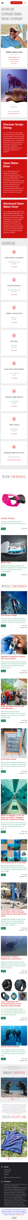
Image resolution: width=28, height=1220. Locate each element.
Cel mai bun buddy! (9, 615)
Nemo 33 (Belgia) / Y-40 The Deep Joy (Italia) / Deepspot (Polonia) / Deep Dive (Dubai (12, 817)
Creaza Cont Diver (16, 2)
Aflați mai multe (20, 1214)
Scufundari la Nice (8, 759)
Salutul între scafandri (10, 1047)
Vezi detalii (14, 63)
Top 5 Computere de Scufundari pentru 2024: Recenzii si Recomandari (11, 1004)
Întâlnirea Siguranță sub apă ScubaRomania (12, 707)
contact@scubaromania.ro (14, 113)
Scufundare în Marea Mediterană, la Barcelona (11, 958)
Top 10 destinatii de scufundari (13, 862)
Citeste (3, 529)
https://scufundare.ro (14, 59)
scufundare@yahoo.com (14, 57)
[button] (9, 1099)
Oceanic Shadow (8, 518)
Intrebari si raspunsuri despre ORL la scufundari (13, 657)
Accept (14, 1218)
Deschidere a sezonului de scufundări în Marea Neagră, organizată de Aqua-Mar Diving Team (14, 913)
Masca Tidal (6, 562)
